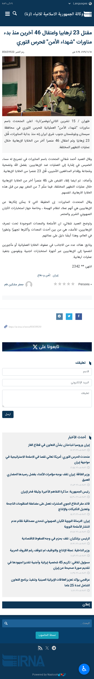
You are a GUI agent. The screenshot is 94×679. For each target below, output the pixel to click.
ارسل (8, 414)
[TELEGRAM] (54, 648)
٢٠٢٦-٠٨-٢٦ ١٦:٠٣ (78, 485)
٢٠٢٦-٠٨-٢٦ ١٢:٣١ (78, 544)
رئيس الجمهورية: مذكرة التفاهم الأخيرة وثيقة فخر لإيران (55, 492)
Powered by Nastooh (45, 675)
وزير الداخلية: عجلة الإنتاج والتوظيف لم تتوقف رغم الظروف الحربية (50, 550)
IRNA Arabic (54, 14)
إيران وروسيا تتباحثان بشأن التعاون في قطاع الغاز (59, 445)
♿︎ (84, 669)
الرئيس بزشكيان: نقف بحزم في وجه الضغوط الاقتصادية (56, 538)
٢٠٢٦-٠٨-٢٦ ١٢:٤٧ (78, 532)
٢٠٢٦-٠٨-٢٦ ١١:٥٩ (78, 556)
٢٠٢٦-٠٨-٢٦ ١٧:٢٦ (78, 450)
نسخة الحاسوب (47, 635)
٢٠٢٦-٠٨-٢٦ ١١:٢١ (78, 591)
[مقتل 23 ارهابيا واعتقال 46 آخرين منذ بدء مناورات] (47, 86)
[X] (47, 648)
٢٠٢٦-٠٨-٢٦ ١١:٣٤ (78, 573)
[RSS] (40, 648)
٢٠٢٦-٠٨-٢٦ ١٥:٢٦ (78, 514)
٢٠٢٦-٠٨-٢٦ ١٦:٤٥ (78, 468)
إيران (55, 275)
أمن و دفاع (43, 275)
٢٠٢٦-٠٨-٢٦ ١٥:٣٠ (78, 497)
